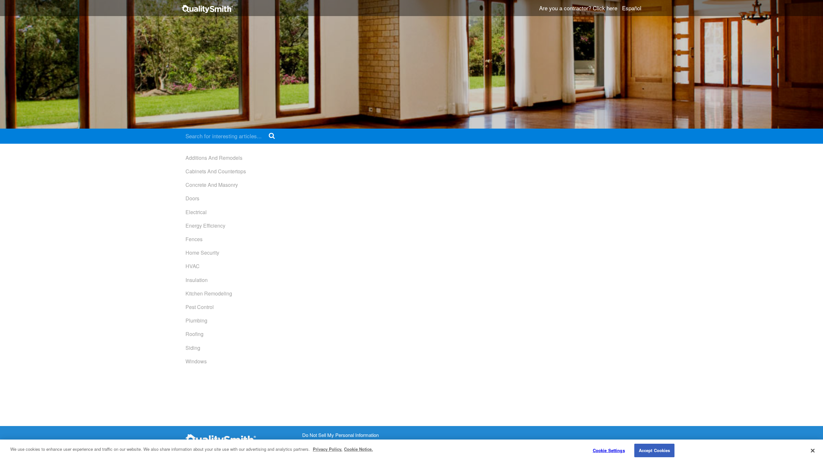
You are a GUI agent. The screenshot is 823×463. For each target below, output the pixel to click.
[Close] (813, 450)
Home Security (202, 252)
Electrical (196, 212)
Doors (192, 198)
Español (631, 8)
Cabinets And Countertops (215, 171)
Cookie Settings (609, 450)
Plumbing (196, 320)
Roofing (194, 334)
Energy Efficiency (205, 225)
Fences (194, 239)
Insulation (196, 280)
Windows (196, 361)
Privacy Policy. (327, 449)
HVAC (192, 266)
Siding (192, 347)
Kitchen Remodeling (208, 293)
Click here (605, 8)
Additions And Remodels (213, 157)
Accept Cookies (654, 450)
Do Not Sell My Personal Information (340, 435)
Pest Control (199, 307)
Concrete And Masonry (211, 184)
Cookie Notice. (358, 449)
